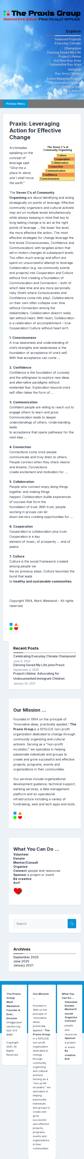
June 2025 (21, 961)
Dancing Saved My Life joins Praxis (38, 665)
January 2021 (23, 965)
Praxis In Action (69, 91)
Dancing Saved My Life (64, 52)
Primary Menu (15, 103)
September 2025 (26, 957)
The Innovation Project (64, 83)
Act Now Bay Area (67, 60)
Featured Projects (68, 39)
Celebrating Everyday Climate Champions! (44, 656)
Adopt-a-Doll (71, 87)
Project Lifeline (70, 56)
